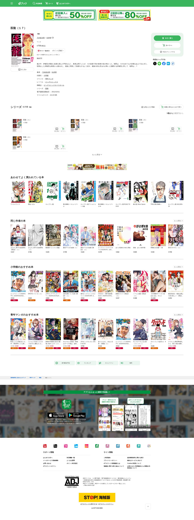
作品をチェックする (169, 52)
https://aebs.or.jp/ (89, 485)
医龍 (46, 88)
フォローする (53, 38)
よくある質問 (71, 460)
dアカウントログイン (49, 466)
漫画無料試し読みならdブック (18, 377)
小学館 (46, 75)
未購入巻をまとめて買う (173, 107)
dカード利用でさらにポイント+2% (47, 55)
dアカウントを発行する (88, 504)
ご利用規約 (107, 457)
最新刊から (178, 113)
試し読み (23, 69)
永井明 (48, 38)
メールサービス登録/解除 (50, 460)
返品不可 (39, 58)
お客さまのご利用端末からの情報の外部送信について (138, 467)
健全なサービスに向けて (134, 460)
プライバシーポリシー (110, 460)
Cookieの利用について (134, 463)
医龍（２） (85, 120)
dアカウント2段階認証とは (112, 463)
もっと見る (177, 221)
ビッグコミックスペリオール (54, 85)
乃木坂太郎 (41, 38)
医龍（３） (143, 120)
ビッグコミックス (51, 82)
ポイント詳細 (57, 50)
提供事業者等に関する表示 (135, 457)
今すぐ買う (169, 38)
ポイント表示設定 (72, 463)
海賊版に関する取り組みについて (114, 466)
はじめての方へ (48, 457)
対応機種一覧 (71, 457)
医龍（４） (27, 137)
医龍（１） (27, 120)
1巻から (170, 113)
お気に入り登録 (149, 107)
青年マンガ (49, 79)
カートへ (169, 45)
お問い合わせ (47, 463)
